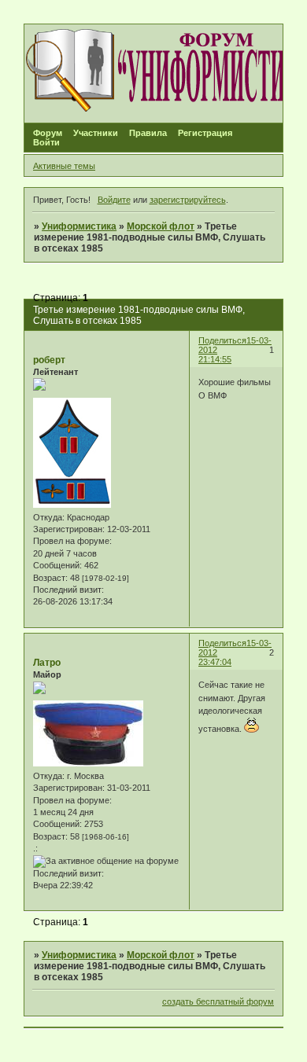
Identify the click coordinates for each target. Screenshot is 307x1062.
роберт (49, 360)
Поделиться (222, 340)
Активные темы (64, 166)
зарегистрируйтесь (188, 199)
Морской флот (160, 226)
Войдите (114, 199)
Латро (47, 662)
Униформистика (79, 226)
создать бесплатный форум (218, 1001)
